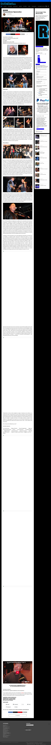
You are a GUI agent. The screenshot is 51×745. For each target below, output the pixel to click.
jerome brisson (26, 709)
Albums (20, 6)
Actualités (10, 6)
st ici (23, 692)
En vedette (11, 709)
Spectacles (15, 6)
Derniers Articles (43, 744)
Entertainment (5, 730)
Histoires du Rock (6, 732)
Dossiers (25, 6)
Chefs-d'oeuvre (5, 726)
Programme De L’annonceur (33, 742)
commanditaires (5, 728)
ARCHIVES (37, 744)
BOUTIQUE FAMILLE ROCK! (38, 743)
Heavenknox (20, 709)
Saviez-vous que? (6, 735)
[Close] (49, 1)
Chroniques (34, 6)
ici (25, 43)
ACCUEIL (5, 6)
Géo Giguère (15, 709)
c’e (21, 692)
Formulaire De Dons (30, 743)
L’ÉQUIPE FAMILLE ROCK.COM (31, 744)
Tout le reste (5, 737)
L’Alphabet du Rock (41, 6)
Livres (29, 6)
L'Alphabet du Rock (6, 733)
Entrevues (4, 731)
